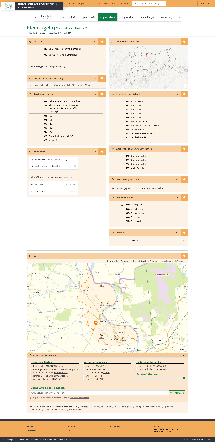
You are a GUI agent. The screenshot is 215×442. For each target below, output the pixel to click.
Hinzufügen (178, 392)
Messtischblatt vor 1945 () (48, 379)
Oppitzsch (168, 406)
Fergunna (73, 369)
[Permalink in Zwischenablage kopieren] (67, 159)
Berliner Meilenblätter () (50, 372)
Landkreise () (94, 366)
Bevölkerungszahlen (43, 94)
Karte (36, 256)
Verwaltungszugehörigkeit (128, 94)
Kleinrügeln (125, 406)
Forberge (84, 406)
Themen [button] (95, 3)
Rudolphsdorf (67, 17)
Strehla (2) (81, 28)
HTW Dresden (60, 372)
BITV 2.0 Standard (204, 439)
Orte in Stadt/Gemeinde (119, 261)
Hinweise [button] (108, 3)
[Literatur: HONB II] (183, 240)
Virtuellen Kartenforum (79, 398)
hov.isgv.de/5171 (56, 159)
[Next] (179, 17)
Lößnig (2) (139, 406)
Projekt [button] (81, 3)
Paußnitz (35, 409)
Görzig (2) (111, 406)
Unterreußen (75, 409)
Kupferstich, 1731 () (48, 366)
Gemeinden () (95, 369)
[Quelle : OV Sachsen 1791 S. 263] (183, 221)
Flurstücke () (94, 379)
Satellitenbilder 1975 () (152, 369)
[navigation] (107, 17)
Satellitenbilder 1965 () (152, 366)
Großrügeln (97, 406)
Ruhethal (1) (147, 17)
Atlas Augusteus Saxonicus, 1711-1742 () (56, 369)
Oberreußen (154, 406)
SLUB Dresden (56, 366)
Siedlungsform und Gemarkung (48, 78)
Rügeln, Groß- (87, 17)
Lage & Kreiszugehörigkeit (127, 41)
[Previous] (36, 17)
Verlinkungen (39, 151)
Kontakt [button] (123, 3)
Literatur (120, 232)
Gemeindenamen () (97, 372)
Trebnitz (61, 409)
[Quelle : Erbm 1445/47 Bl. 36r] (183, 204)
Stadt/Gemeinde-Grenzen (146, 261)
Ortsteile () (93, 375)
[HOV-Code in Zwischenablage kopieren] (60, 33)
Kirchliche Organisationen (128, 179)
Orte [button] (70, 3)
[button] (183, 204)
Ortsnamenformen (125, 197)
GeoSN (59, 379)
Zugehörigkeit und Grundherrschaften (134, 148)
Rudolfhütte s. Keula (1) (47, 17)
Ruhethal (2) (167, 17)
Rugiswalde (127, 17)
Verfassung (38, 41)
